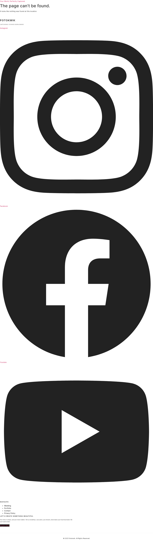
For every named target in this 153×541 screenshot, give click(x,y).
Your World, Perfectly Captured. (12, 1)
